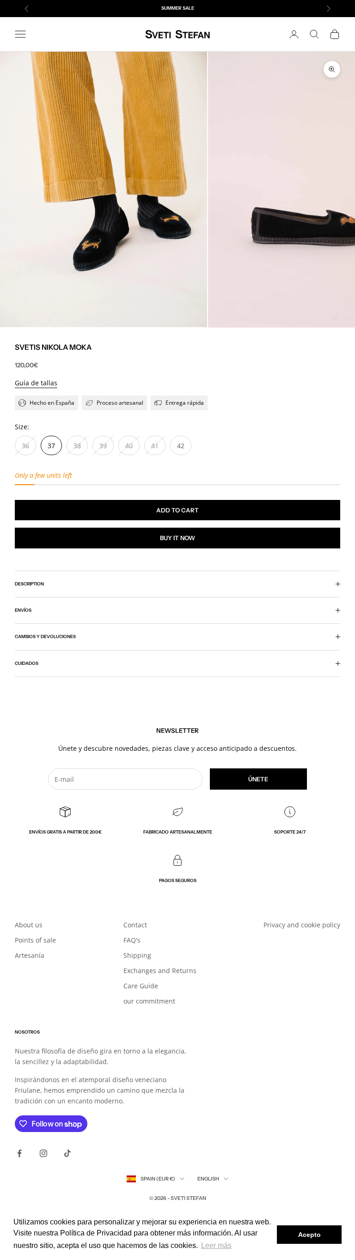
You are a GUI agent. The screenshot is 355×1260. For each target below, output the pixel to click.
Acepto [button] (309, 1234)
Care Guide (140, 985)
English (208, 1178)
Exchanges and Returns (159, 970)
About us (29, 924)
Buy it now (177, 538)
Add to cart (177, 510)
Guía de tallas (36, 382)
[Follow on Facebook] (19, 1153)
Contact (135, 924)
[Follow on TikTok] (67, 1153)
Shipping (137, 955)
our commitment (149, 1001)
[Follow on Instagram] (43, 1153)
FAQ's (132, 940)
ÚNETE (258, 779)
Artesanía (29, 955)
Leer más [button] (216, 1245)
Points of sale (35, 940)
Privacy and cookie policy (301, 924)
